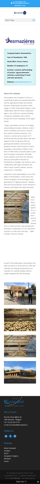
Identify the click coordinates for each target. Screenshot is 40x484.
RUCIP (6, 453)
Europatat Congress (11, 456)
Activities (7, 451)
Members (7, 459)
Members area (20, 5)
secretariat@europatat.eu (18, 425)
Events (6, 461)
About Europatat (10, 448)
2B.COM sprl (15, 478)
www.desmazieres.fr (23, 82)
